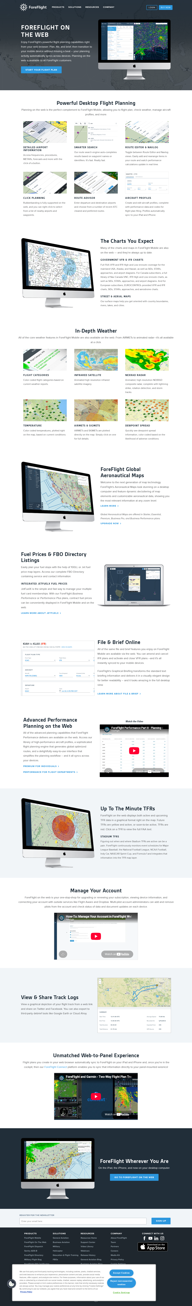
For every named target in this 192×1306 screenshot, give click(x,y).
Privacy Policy (117, 1259)
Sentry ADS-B (30, 1251)
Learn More (108, 506)
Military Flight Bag (33, 1259)
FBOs (55, 1259)
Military (56, 1246)
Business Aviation (61, 1242)
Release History (88, 1255)
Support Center (88, 1242)
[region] (84, 1282)
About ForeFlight (119, 1238)
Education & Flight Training (65, 1255)
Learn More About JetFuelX (40, 613)
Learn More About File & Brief (118, 693)
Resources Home (89, 1238)
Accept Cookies (121, 1273)
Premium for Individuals (40, 766)
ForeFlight (33, 7)
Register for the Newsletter (37, 1215)
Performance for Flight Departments (49, 772)
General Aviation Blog (91, 1259)
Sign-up (161, 1221)
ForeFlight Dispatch (33, 1246)
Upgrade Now (109, 523)
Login (152, 7)
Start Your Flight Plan (41, 69)
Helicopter (58, 1251)
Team (113, 1242)
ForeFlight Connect (55, 1067)
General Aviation (61, 1238)
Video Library (87, 1246)
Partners (115, 1246)
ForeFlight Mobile (32, 1238)
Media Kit (115, 1255)
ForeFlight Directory (33, 1255)
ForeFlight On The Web (35, 1242)
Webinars (85, 1251)
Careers (114, 1251)
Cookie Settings (121, 1292)
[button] (11, 1284)
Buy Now (166, 7)
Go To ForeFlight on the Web (134, 1177)
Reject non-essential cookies (121, 1283)
